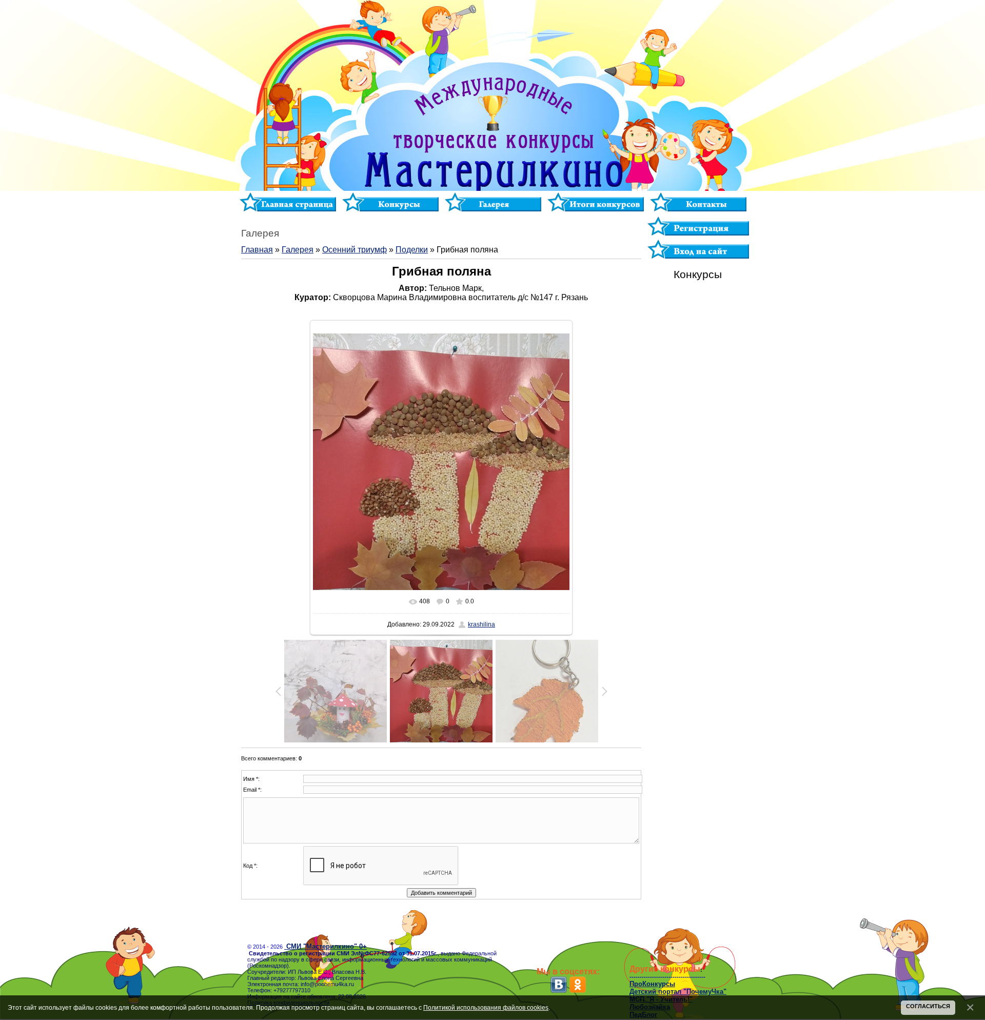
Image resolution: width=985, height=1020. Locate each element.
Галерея (297, 249)
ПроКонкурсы (652, 984)
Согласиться (928, 1006)
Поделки (412, 249)
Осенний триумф (354, 249)
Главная (257, 249)
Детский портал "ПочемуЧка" (677, 991)
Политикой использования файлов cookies (485, 1007)
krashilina (481, 624)
